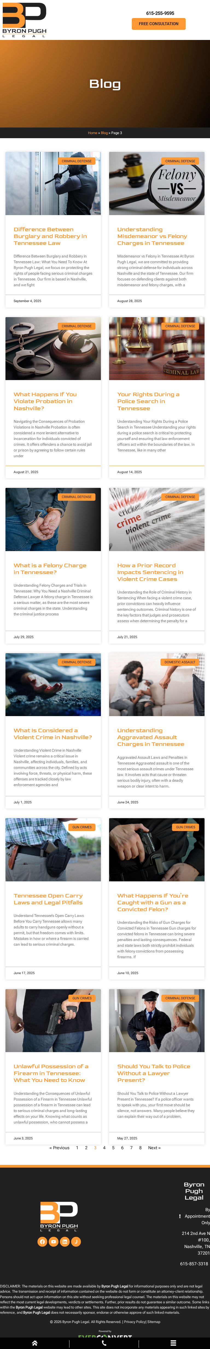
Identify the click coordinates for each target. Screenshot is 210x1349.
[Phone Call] (104, 1344)
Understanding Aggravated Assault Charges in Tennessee (150, 737)
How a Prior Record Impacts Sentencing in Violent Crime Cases (150, 572)
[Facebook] (42, 1242)
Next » (154, 1147)
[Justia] (76, 1242)
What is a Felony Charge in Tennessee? (50, 569)
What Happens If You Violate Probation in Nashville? (45, 401)
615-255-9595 (160, 13)
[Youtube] (54, 1242)
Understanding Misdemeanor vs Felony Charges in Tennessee (152, 236)
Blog (104, 133)
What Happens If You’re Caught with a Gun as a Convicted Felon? (152, 902)
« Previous (59, 1147)
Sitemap (153, 1322)
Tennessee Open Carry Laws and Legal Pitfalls (48, 899)
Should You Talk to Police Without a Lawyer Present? (153, 1073)
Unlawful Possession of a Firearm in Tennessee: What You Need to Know (51, 1073)
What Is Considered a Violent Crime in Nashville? (53, 734)
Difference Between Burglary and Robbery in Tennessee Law (50, 236)
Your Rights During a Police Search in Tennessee (148, 401)
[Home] (34, 1344)
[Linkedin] (65, 1242)
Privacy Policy (134, 1322)
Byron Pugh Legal (75, 1322)
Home (92, 133)
